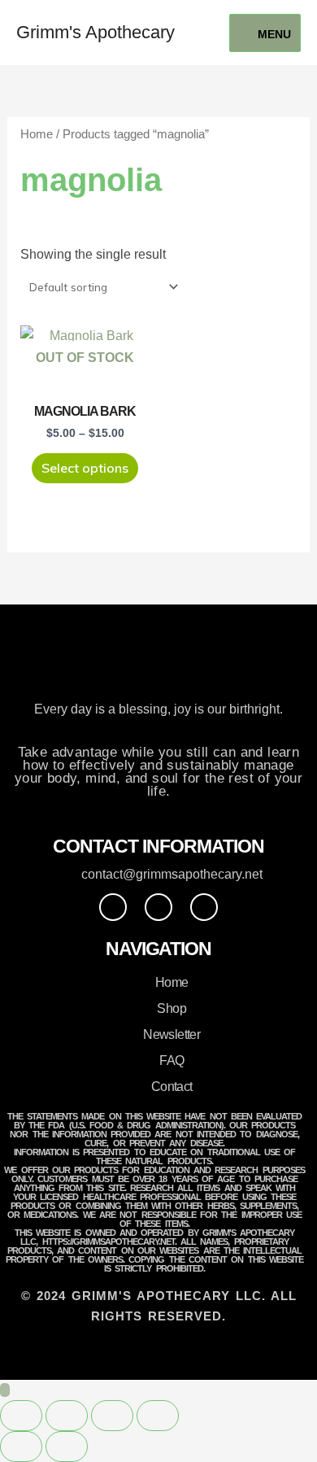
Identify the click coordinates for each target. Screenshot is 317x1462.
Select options (84, 468)
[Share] (112, 1415)
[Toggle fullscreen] (67, 1415)
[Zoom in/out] (21, 1415)
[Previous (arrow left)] (21, 1446)
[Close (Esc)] (158, 1415)
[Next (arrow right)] (67, 1446)
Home (36, 134)
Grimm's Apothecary (95, 32)
